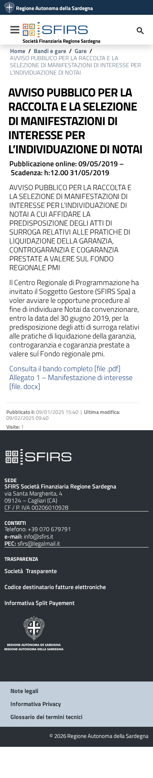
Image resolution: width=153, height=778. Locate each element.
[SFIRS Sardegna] (9, 8)
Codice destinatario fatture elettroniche (55, 586)
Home (17, 50)
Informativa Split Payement (39, 602)
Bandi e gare (50, 50)
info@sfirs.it (38, 536)
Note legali (24, 690)
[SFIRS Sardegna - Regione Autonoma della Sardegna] (38, 456)
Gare (81, 50)
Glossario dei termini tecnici (46, 716)
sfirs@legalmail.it (38, 543)
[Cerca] (140, 30)
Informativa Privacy (35, 703)
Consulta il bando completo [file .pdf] (64, 368)
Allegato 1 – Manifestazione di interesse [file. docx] (71, 382)
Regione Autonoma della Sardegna (54, 8)
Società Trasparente (31, 570)
